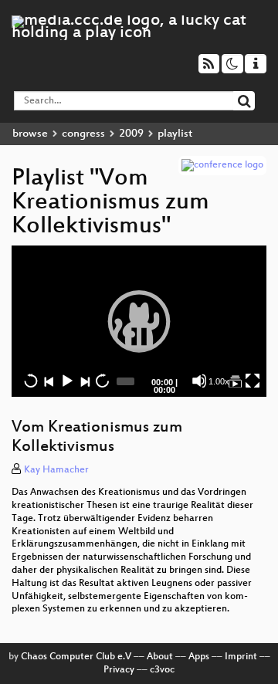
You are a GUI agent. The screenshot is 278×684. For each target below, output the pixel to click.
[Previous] (49, 381)
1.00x (218, 381)
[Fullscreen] (252, 381)
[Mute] (199, 381)
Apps (198, 657)
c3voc (162, 670)
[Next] (84, 381)
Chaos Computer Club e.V (76, 657)
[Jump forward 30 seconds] (102, 381)
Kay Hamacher (56, 470)
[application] (139, 321)
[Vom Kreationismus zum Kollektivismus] (235, 381)
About (160, 657)
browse (30, 134)
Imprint (241, 657)
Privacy (118, 670)
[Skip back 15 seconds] (31, 381)
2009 (131, 134)
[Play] (139, 321)
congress (83, 134)
